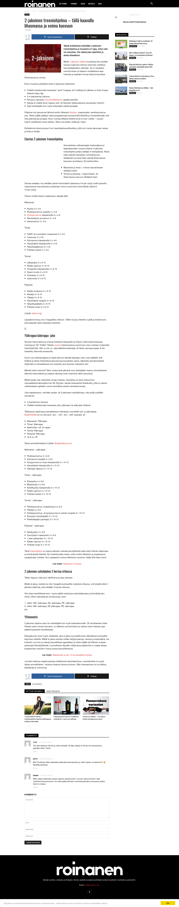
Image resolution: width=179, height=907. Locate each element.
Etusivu (26, 11)
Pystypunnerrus (34, 214)
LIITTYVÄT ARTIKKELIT (34, 691)
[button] (152, 4)
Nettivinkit (63, 3)
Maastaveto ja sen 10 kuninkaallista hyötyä (72, 654)
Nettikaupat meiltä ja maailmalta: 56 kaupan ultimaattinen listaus (140, 42)
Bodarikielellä (30, 414)
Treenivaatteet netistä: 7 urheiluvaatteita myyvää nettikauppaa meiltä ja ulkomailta (37, 719)
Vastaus (35, 751)
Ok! (168, 903)
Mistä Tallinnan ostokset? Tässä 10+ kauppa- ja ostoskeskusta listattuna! (140, 53)
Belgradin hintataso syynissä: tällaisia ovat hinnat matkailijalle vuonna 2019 (141, 65)
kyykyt (74, 112)
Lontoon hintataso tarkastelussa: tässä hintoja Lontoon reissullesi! (141, 77)
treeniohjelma (36, 550)
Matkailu (91, 3)
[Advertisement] (42, 160)
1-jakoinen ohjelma (78, 61)
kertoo (58, 344)
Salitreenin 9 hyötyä (72, 563)
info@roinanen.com (92, 885)
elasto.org (36, 313)
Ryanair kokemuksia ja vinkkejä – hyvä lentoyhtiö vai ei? (141, 88)
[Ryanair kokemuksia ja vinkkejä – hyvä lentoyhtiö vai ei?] (121, 91)
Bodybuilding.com (63, 443)
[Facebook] (89, 891)
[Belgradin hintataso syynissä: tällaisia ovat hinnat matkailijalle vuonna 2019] (121, 67)
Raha (100, 3)
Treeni (82, 3)
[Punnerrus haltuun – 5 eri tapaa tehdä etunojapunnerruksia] (96, 705)
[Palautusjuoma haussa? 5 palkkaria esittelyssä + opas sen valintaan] (67, 705)
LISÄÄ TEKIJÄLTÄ (53, 691)
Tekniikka (74, 3)
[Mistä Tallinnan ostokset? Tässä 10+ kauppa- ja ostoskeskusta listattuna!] (121, 55)
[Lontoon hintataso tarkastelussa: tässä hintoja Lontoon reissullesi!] (121, 79)
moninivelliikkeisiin (53, 99)
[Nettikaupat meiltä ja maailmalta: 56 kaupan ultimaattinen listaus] (121, 44)
